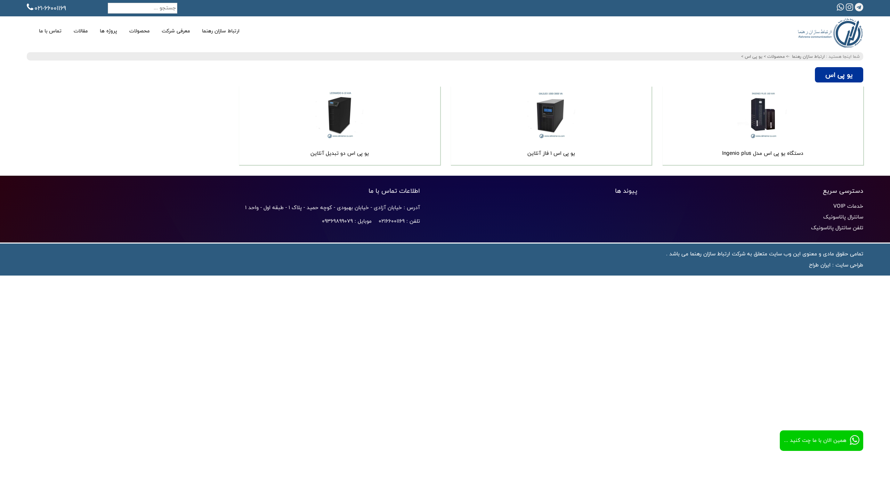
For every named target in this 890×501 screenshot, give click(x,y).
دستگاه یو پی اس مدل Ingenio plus (762, 153)
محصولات (139, 30)
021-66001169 (50, 8)
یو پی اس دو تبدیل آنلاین (339, 153)
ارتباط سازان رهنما (221, 30)
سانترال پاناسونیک (843, 217)
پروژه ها (108, 30)
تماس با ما (50, 30)
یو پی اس (752, 56)
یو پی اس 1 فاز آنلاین (551, 153)
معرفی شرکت (176, 30)
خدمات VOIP (848, 206)
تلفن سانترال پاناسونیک (837, 227)
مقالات (81, 30)
